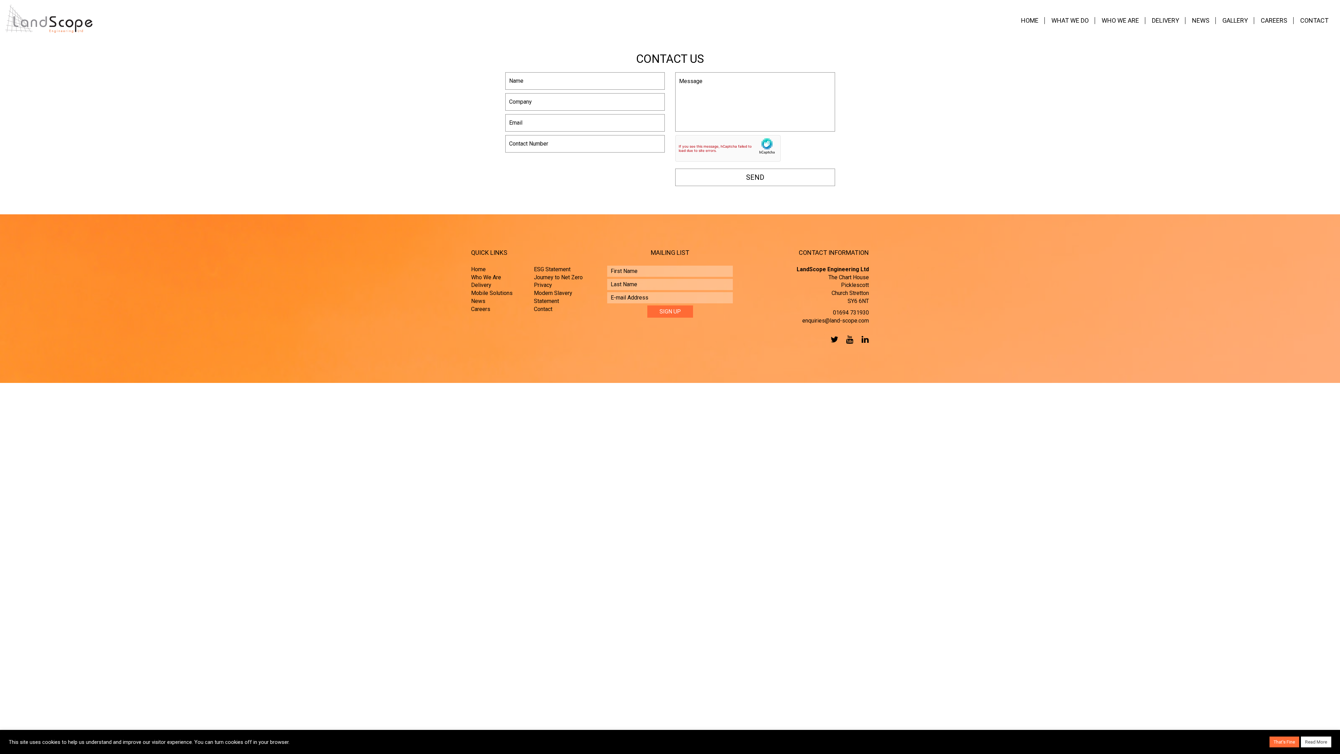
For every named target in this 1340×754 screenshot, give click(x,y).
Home (1029, 20)
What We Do (1070, 20)
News (1200, 20)
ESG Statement (552, 269)
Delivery (1165, 20)
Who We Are (1120, 20)
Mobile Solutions (492, 293)
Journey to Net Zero (558, 277)
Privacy (543, 285)
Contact (1314, 20)
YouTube (848, 339)
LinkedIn (863, 339)
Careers (1274, 20)
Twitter (833, 339)
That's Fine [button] (1284, 742)
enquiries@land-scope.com (835, 320)
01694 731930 (851, 312)
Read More (1316, 742)
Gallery (1235, 20)
